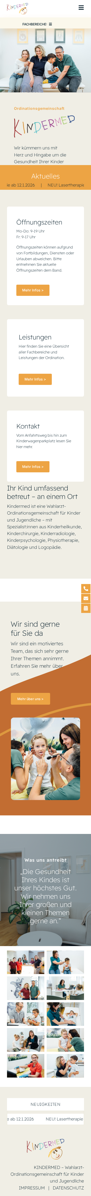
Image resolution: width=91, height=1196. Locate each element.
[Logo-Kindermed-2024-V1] (17, 5)
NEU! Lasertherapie (40, 185)
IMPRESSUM (32, 1188)
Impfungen (79, 1119)
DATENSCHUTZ (68, 1188)
